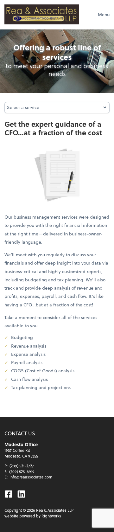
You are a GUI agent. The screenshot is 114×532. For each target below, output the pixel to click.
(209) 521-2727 (22, 466)
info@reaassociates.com (31, 477)
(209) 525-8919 (22, 471)
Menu (104, 14)
